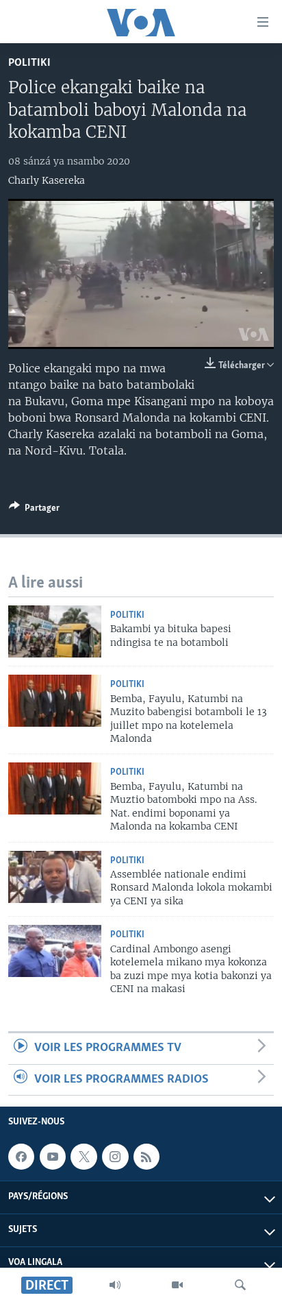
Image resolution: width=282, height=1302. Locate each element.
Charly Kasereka (46, 180)
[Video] (177, 1285)
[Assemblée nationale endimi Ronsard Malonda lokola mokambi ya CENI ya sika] (54, 877)
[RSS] (146, 1157)
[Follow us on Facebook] (21, 1157)
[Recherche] (240, 1285)
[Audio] (115, 1285)
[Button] (34, 510)
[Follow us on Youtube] (53, 1157)
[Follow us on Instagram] (115, 1157)
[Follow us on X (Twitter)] (83, 1157)
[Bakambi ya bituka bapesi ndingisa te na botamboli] (54, 631)
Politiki (29, 63)
